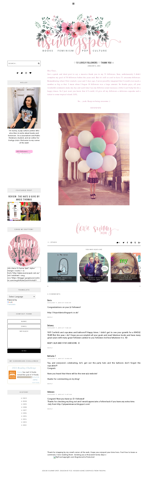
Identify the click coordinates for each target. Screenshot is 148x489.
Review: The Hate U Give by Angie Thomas (24, 198)
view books (35, 383)
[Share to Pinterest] (131, 242)
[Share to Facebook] (127, 242)
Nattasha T (51, 355)
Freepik (102, 470)
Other (54, 242)
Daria (49, 300)
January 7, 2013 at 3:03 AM (59, 302)
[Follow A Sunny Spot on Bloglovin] (24, 152)
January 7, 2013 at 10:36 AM (59, 358)
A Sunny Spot (53, 470)
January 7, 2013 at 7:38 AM (59, 328)
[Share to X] (124, 242)
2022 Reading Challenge (24, 367)
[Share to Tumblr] (135, 242)
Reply (50, 317)
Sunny (19, 372)
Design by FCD (66, 470)
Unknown (50, 391)
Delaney (50, 325)
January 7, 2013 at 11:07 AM (59, 394)
